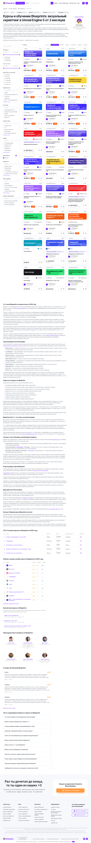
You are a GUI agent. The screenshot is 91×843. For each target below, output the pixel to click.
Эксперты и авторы (55, 807)
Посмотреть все (6, 101)
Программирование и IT (29, 75)
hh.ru (21, 333)
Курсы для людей (7, 818)
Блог (78, 3)
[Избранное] (83, 3)
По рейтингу (73, 44)
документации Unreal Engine (20, 308)
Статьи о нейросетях (23, 807)
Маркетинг (71, 238)
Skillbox (11, 565)
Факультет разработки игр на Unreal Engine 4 (53, 142)
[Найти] (52, 3)
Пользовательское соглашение (38, 838)
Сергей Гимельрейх (28, 659)
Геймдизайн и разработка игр (76, 254)
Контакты (53, 820)
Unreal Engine (19, 447)
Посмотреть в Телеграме (71, 790)
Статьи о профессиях (23, 811)
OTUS (10, 588)
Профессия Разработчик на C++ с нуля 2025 (32, 197)
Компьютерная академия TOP (16, 592)
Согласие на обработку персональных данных (69, 838)
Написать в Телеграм (81, 810)
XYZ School (11, 580)
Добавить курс (54, 822)
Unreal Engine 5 (31, 450)
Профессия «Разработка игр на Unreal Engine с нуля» (75, 62)
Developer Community (27, 497)
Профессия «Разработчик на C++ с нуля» (77, 116)
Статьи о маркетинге (23, 813)
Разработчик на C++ (29, 115)
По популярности (54, 44)
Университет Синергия (14, 573)
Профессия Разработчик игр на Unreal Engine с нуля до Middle (54, 197)
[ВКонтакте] (84, 839)
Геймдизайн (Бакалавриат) (31, 144)
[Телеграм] (87, 839)
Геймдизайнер (49, 62)
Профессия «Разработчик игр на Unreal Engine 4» (53, 116)
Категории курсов (7, 807)
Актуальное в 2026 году (23, 809)
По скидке (85, 44)
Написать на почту (80, 814)
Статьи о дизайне (22, 818)
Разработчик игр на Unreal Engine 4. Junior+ (55, 89)
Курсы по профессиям (8, 811)
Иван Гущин (45, 643)
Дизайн (26, 48)
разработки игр (56, 439)
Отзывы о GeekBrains (38, 819)
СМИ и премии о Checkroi (56, 818)
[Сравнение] (87, 3)
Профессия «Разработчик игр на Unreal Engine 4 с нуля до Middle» (76, 143)
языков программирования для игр (29, 434)
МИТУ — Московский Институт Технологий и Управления (20, 600)
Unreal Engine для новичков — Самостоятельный (76, 225)
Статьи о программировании (24, 816)
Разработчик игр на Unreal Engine (76, 88)
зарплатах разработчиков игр (52, 335)
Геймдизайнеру (6, 473)
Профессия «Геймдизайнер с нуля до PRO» (33, 62)
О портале (53, 809)
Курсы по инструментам (8, 816)
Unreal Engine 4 (27, 251)
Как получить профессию (23, 820)
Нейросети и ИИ (72, 49)
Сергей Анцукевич (27, 643)
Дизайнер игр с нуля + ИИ (52, 280)
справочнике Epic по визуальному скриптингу (13, 345)
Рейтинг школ (73, 3)
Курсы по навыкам (7, 813)
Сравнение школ (6, 820)
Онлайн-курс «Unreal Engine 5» (54, 224)
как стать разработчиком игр (53, 509)
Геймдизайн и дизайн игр (52, 254)
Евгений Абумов (11, 659)
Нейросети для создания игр (31, 224)
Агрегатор (6, 804)
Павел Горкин (11, 643)
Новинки (56, 3)
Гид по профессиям (63, 3)
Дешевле (62, 44)
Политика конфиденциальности (52, 838)
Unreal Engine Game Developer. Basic (76, 170)
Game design (27, 280)
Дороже (67, 44)
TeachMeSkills (12, 576)
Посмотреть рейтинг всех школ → (11, 603)
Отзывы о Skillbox (38, 811)
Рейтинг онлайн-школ (39, 807)
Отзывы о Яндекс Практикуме (40, 821)
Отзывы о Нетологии (38, 817)
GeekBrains (11, 595)
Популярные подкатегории (9, 809)
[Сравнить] (41, 70)
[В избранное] (39, 70)
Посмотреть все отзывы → (9, 708)
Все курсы (21, 3)
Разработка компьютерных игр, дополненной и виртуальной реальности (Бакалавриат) (76, 200)
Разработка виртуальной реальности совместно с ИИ (75, 281)
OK (73, 841)
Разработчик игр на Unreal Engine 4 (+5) (55, 170)
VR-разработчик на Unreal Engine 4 (32, 88)
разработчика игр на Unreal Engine (40, 470)
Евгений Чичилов (45, 659)
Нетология (11, 569)
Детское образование (29, 211)
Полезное (37, 804)
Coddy (10, 584)
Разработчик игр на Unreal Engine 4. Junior (33, 170)
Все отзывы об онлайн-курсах (40, 809)
